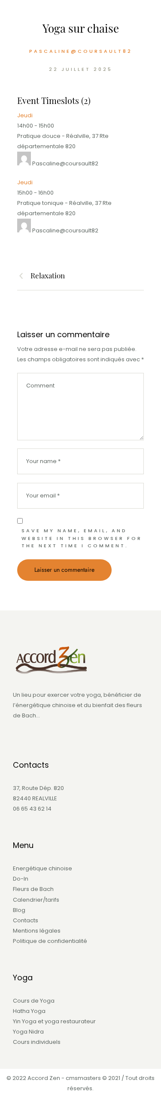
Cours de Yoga (34, 1001)
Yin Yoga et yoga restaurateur (54, 1021)
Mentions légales (37, 931)
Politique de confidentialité (50, 941)
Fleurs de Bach (33, 889)
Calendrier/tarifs (36, 900)
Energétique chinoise (42, 868)
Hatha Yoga (29, 1011)
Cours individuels (37, 1042)
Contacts (25, 920)
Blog (19, 910)
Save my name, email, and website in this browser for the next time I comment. (81, 538)
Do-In (20, 879)
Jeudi (25, 115)
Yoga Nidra (28, 1032)
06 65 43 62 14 (32, 809)
